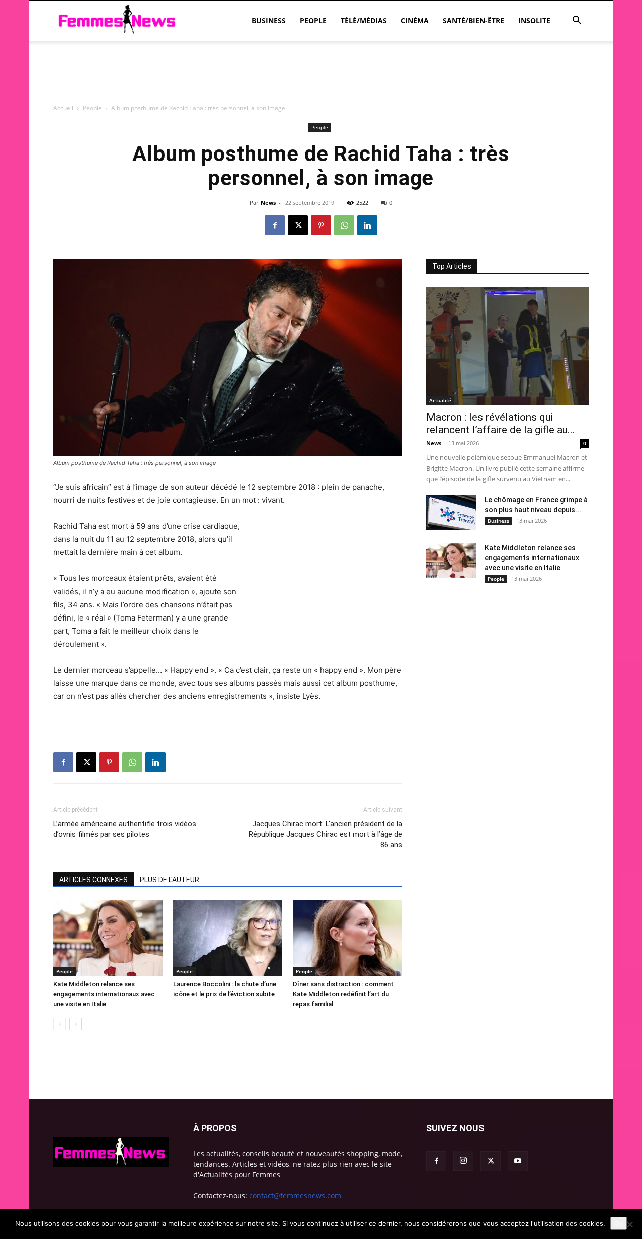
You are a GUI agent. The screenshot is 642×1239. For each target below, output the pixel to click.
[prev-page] (59, 1024)
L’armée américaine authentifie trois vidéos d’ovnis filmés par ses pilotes (124, 829)
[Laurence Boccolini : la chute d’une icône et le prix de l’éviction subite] (227, 938)
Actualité (440, 400)
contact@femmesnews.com (295, 1195)
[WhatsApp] (344, 225)
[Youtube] (518, 1161)
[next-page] (75, 1024)
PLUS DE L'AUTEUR (169, 880)
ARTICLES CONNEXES (93, 880)
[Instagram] (463, 1161)
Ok (618, 1223)
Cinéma (415, 20)
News (268, 202)
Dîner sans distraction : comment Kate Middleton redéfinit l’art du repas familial (343, 994)
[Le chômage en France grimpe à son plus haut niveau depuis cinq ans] (451, 512)
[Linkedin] (367, 225)
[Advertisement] (321, 128)
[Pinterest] (321, 225)
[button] (577, 21)
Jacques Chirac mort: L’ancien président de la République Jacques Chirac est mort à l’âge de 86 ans (325, 834)
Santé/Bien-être (473, 20)
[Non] (629, 1224)
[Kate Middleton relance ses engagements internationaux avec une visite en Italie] (108, 938)
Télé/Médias (364, 20)
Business (269, 20)
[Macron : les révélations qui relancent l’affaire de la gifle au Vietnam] (507, 346)
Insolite (534, 20)
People (313, 20)
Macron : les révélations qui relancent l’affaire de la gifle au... (500, 423)
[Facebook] (275, 225)
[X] (298, 225)
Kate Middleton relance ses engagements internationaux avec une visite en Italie (104, 994)
